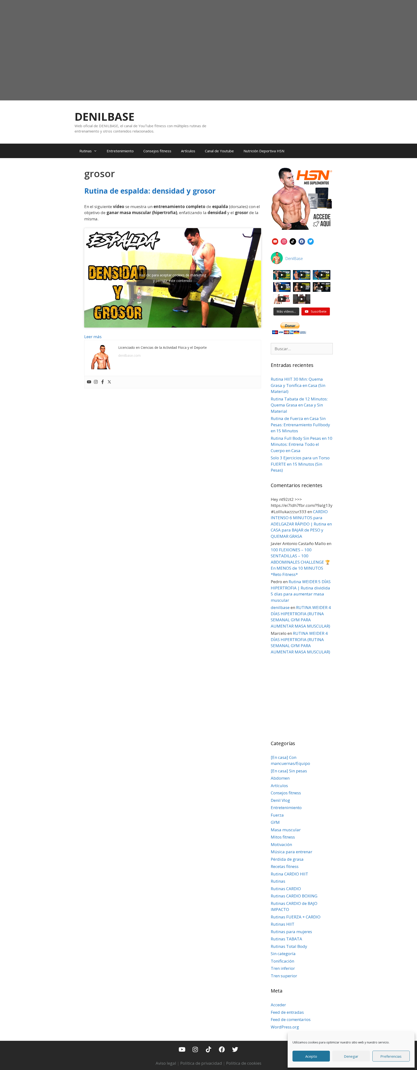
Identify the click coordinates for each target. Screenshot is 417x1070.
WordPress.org (285, 1027)
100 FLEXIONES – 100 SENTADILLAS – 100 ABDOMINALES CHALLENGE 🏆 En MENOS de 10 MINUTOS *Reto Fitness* (300, 562)
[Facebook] (102, 382)
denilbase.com (129, 355)
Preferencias (391, 1056)
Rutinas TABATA (286, 939)
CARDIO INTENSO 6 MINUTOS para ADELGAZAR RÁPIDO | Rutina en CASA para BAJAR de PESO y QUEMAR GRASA (301, 524)
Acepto (311, 1056)
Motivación (281, 844)
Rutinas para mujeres (291, 931)
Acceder (278, 1004)
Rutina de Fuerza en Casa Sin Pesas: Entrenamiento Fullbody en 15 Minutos (300, 425)
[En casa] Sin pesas (289, 771)
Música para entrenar (291, 851)
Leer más (93, 336)
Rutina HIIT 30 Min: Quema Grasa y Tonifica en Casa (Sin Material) (298, 385)
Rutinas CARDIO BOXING (294, 896)
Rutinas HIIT (282, 924)
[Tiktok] (208, 1049)
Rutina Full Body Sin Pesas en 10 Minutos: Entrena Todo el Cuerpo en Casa (301, 444)
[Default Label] (275, 241)
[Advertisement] (208, 62)
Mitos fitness (283, 837)
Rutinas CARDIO (286, 888)
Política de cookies (243, 1063)
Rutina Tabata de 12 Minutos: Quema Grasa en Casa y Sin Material (299, 405)
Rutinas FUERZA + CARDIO (295, 917)
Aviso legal (166, 1063)
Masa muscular (286, 829)
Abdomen (280, 778)
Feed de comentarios (291, 1019)
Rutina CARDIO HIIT (289, 874)
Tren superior (284, 976)
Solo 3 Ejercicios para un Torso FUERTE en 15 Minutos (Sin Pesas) (300, 464)
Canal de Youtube (219, 150)
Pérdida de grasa (287, 859)
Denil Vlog (280, 800)
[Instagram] (96, 382)
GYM (275, 822)
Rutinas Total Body (289, 946)
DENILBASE (104, 116)
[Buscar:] (302, 348)
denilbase (280, 607)
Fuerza (277, 815)
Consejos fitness (157, 150)
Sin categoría (283, 953)
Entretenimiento (120, 150)
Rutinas (85, 150)
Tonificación (282, 961)
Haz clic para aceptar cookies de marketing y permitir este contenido (172, 278)
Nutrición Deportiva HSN (263, 150)
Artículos (188, 150)
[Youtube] (89, 382)
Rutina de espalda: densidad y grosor (149, 191)
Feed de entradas (287, 1012)
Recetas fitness (285, 866)
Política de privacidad (201, 1063)
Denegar (351, 1056)
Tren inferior (283, 968)
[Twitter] (109, 382)
